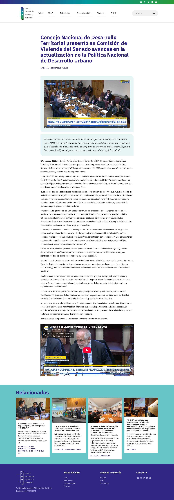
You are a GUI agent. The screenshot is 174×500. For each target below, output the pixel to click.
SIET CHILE (104, 483)
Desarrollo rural (26, 446)
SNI (19, 453)
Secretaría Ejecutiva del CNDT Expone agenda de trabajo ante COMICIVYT (31, 426)
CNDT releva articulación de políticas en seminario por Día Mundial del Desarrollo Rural (67, 428)
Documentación (83, 13)
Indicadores (65, 13)
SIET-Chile (39, 451)
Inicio (40, 13)
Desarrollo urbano (59, 68)
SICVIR (103, 478)
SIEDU (102, 480)
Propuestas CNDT (25, 451)
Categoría (44, 68)
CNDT (50, 13)
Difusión (100, 13)
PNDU (113, 13)
